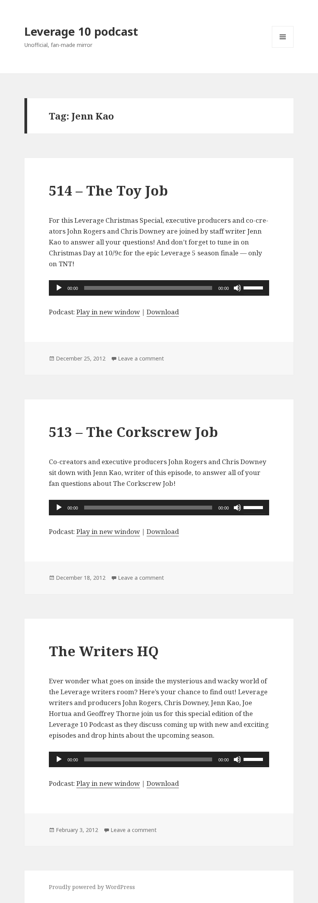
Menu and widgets (283, 47)
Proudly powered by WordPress (92, 887)
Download (163, 311)
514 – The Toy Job (108, 190)
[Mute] (237, 288)
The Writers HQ (104, 651)
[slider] (254, 287)
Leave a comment (141, 358)
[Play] (59, 288)
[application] (159, 288)
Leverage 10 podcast (81, 31)
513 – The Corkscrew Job (133, 432)
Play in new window (108, 311)
